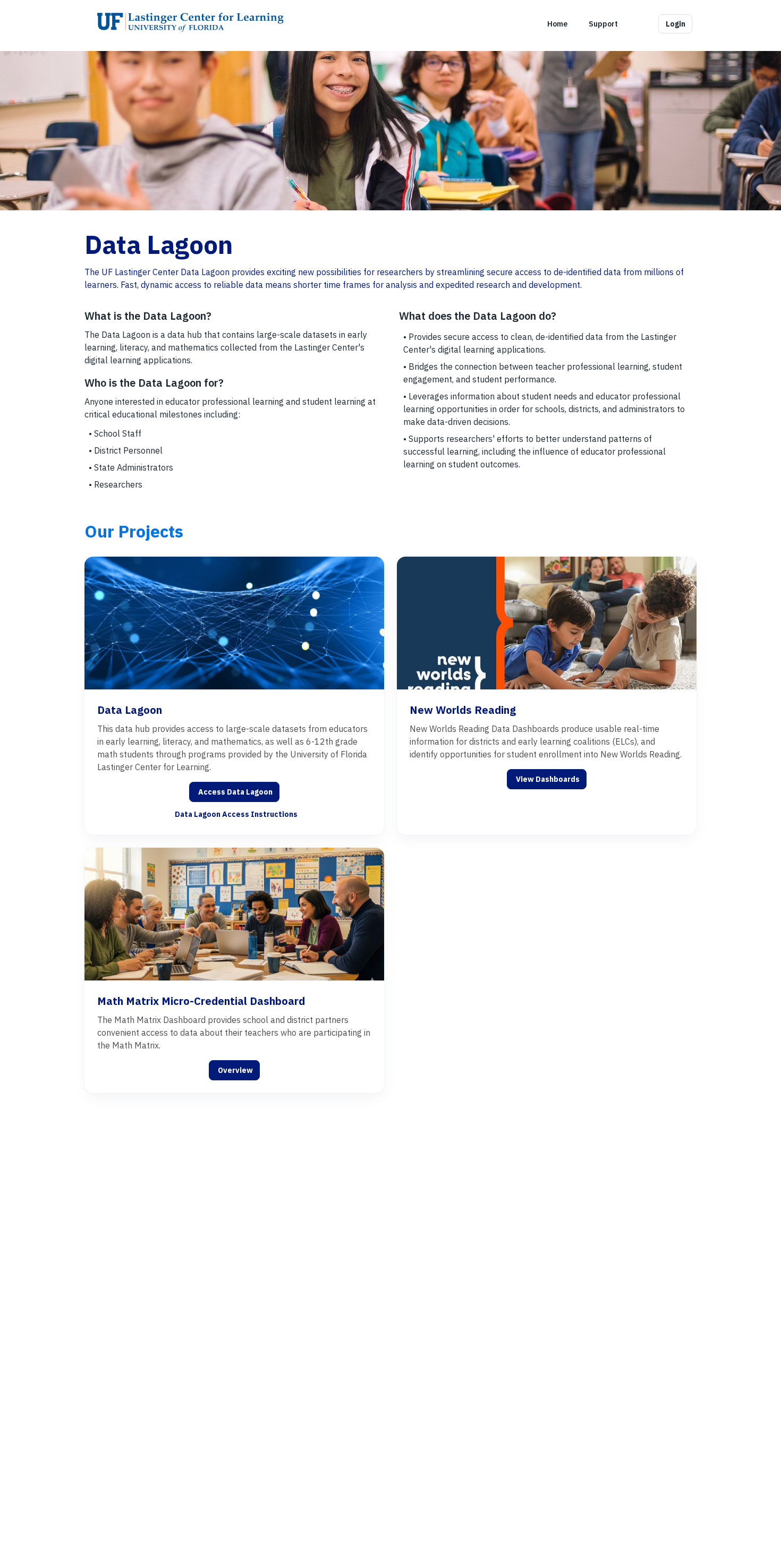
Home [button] (557, 24)
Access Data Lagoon (235, 792)
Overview (235, 1070)
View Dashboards (548, 779)
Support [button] (603, 24)
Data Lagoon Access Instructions (236, 814)
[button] (639, 24)
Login (675, 24)
